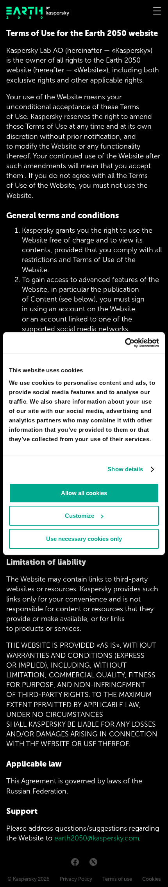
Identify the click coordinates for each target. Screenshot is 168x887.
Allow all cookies (84, 493)
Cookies (151, 879)
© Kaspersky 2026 (28, 879)
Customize (79, 515)
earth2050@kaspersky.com (96, 838)
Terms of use (117, 879)
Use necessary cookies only (84, 538)
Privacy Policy (76, 879)
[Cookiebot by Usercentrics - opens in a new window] (125, 343)
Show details (125, 469)
